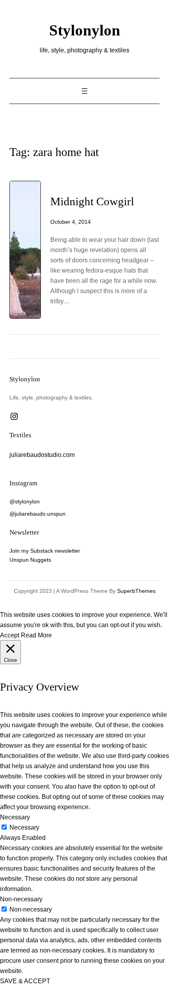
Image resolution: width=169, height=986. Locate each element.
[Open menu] (84, 91)
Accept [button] (9, 635)
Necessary (24, 827)
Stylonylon (84, 30)
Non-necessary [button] (21, 898)
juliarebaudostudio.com (42, 454)
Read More (36, 635)
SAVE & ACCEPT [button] (25, 980)
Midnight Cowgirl (92, 201)
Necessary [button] (15, 817)
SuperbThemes (136, 591)
